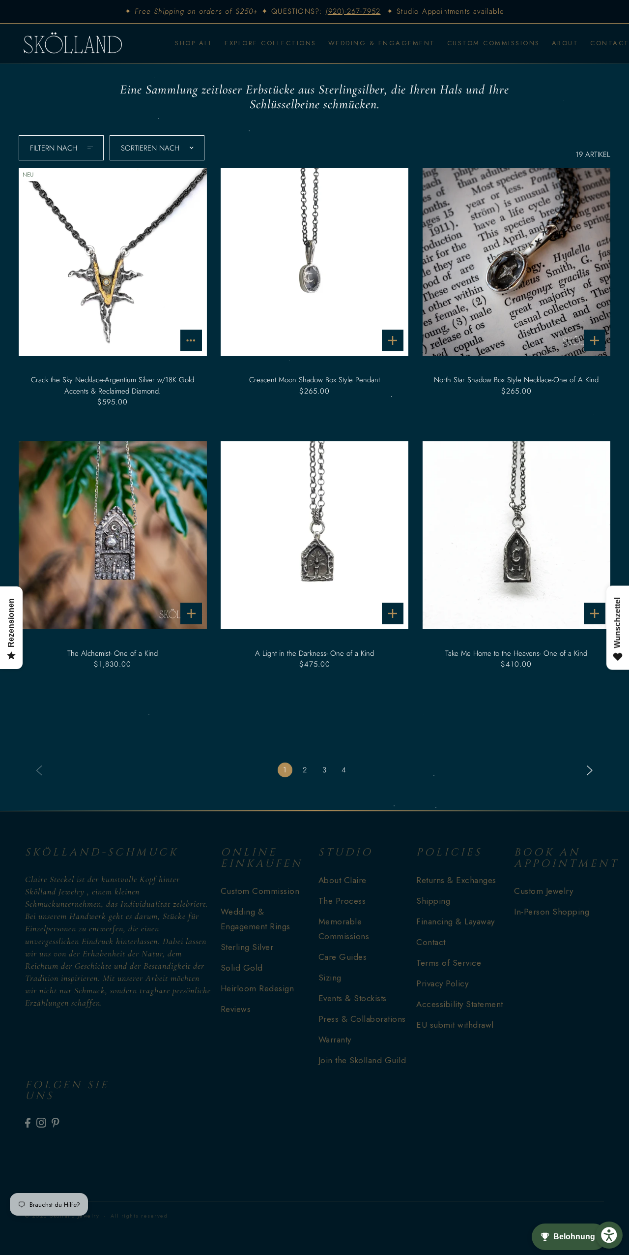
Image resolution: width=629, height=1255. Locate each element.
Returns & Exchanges (456, 880)
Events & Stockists (352, 998)
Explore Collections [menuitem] (270, 43)
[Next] (590, 769)
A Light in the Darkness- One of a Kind (314, 653)
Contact (431, 942)
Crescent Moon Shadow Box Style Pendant (314, 379)
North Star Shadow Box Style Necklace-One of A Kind (516, 379)
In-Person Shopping (551, 912)
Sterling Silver (247, 947)
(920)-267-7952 (353, 11)
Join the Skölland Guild (362, 1060)
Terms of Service (448, 963)
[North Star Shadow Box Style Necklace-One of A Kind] (516, 262)
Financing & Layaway (455, 921)
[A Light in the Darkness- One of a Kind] (314, 535)
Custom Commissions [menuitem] (493, 43)
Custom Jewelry (543, 891)
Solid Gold (242, 968)
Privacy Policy (442, 983)
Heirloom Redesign (257, 988)
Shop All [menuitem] (194, 43)
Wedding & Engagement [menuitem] (381, 43)
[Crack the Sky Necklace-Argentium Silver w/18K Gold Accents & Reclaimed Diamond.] (112, 262)
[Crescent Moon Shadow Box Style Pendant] (314, 262)
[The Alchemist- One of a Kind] (112, 535)
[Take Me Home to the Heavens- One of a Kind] (516, 535)
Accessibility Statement (459, 1004)
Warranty (334, 1039)
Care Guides (342, 957)
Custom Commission (260, 891)
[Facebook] (27, 1122)
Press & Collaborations (362, 1019)
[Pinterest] (55, 1122)
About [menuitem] (565, 43)
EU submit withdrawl (455, 1025)
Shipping (433, 901)
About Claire (342, 880)
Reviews (236, 1009)
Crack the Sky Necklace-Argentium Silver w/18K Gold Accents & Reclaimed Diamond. (112, 385)
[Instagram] (41, 1122)
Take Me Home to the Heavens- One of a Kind (516, 653)
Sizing (330, 977)
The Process (342, 901)
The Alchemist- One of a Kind (112, 653)
